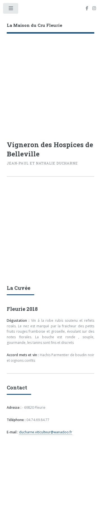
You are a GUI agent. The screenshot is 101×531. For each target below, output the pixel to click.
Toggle (11, 9)
